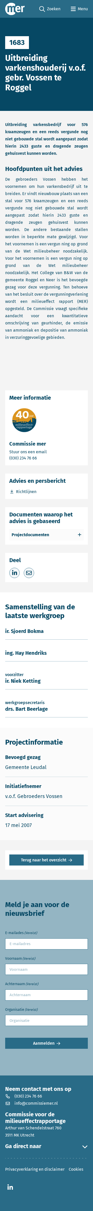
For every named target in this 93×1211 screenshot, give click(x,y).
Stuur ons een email (46, 451)
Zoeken (49, 9)
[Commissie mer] (15, 9)
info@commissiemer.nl (36, 1103)
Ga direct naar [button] (23, 1146)
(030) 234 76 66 (41, 457)
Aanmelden (44, 1043)
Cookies (76, 1169)
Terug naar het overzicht (43, 860)
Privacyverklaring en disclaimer (35, 1169)
